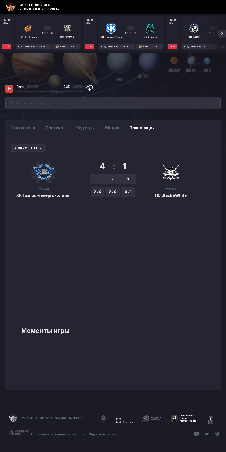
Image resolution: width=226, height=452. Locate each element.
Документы (26, 148)
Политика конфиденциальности (57, 434)
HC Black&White (171, 195)
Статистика (23, 127)
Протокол (56, 127)
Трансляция (142, 127)
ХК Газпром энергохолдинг (43, 195)
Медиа (112, 127)
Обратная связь (102, 434)
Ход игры (85, 127)
